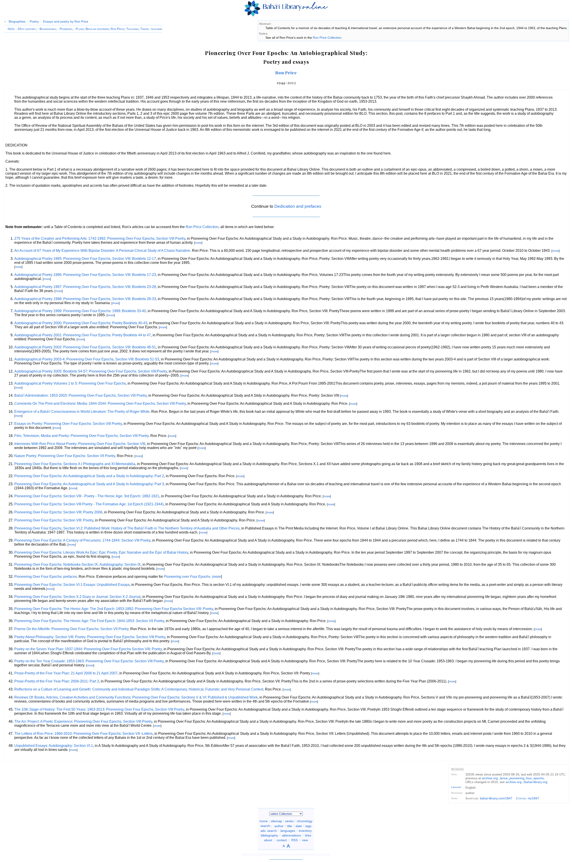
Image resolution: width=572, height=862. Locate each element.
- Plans (79, 29)
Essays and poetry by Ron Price (65, 21)
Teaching (132, 29)
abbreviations (291, 835)
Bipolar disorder (97, 29)
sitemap (276, 821)
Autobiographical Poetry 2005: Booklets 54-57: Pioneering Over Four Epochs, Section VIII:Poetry (90, 371)
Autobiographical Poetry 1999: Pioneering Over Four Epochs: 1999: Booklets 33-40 (80, 311)
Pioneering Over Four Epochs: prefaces (45, 576)
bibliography (269, 835)
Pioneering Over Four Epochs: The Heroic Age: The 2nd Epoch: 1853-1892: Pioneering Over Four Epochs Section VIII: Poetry (113, 609)
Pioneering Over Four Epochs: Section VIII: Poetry (53, 520)
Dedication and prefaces (297, 206)
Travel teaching (151, 29)
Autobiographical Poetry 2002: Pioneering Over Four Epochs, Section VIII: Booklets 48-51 (85, 347)
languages (287, 830)
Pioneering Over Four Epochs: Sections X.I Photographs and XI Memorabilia (74, 464)
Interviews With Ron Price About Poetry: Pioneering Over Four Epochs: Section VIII (79, 444)
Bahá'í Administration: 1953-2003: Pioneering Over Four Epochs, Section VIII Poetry (80, 395)
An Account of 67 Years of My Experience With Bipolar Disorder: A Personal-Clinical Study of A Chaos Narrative (102, 250)
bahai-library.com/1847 (496, 798)
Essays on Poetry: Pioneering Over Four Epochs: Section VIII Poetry (68, 424)
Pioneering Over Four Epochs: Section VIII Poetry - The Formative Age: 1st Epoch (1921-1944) (89, 504)
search (265, 826)
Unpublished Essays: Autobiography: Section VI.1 (53, 746)
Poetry (34, 21)
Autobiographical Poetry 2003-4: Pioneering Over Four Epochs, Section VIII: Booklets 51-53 (86, 359)
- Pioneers (65, 29)
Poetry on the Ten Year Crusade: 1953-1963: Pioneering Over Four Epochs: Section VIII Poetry (89, 661)
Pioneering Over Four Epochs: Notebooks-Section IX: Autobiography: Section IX (77, 564)
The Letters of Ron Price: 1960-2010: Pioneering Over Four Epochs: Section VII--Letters (83, 733)
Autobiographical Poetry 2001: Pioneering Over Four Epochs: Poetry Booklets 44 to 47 (82, 335)
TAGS (10, 29)
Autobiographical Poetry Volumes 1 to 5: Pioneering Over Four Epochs (70, 383)
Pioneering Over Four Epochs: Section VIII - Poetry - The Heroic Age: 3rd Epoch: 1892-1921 (86, 496)
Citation (521, 798)
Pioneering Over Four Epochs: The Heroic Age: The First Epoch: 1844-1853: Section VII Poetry (89, 621)
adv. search (269, 830)
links (308, 835)
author (279, 826)
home (264, 821)
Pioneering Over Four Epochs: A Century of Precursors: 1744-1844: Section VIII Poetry (82, 540)
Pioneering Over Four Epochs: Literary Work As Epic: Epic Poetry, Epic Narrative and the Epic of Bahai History (101, 552)
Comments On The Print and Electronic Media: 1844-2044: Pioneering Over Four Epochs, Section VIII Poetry (100, 403)
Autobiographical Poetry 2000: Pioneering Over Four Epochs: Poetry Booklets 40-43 (80, 323)
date (299, 826)
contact (282, 840)
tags (308, 826)
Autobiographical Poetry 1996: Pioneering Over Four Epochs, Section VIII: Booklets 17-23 (85, 275)
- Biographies (47, 29)
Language (456, 787)
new (305, 840)
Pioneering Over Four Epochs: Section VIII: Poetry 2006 (58, 512)
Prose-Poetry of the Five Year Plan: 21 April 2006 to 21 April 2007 (66, 673)
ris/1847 (533, 798)
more (198, 242)
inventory (305, 830)
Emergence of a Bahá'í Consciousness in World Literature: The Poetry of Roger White (81, 411)
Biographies (17, 21)
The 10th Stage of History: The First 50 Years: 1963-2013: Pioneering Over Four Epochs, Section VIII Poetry (99, 709)
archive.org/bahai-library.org (526, 782)
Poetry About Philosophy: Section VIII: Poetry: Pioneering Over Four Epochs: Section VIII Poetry (89, 637)
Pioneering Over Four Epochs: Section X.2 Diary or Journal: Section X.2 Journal (77, 597)
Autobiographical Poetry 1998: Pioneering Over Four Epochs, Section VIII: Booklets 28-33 (85, 299)
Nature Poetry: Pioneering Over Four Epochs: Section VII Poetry (64, 456)
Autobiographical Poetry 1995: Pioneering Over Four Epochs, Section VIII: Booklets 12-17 (85, 259)
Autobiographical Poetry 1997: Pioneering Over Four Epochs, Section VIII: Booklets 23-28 (85, 287)
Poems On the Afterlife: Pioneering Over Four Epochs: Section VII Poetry (71, 629)
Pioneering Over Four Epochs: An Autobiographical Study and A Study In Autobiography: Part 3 (89, 484)
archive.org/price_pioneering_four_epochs (513, 778)
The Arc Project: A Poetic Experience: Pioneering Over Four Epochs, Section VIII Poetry (83, 721)
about (268, 840)
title (289, 826)
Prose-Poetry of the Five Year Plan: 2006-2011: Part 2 (56, 681)
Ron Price (117, 29)
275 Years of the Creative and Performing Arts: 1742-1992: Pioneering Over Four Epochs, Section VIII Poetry (99, 238)
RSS (294, 840)
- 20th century (26, 29)
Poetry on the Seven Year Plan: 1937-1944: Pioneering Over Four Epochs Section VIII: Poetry (88, 649)
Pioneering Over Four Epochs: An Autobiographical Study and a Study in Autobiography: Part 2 (89, 476)
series (289, 821)
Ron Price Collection (327, 37)
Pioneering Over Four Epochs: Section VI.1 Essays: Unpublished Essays (72, 585)
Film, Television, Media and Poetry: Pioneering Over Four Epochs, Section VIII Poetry (81, 436)
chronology (304, 821)
